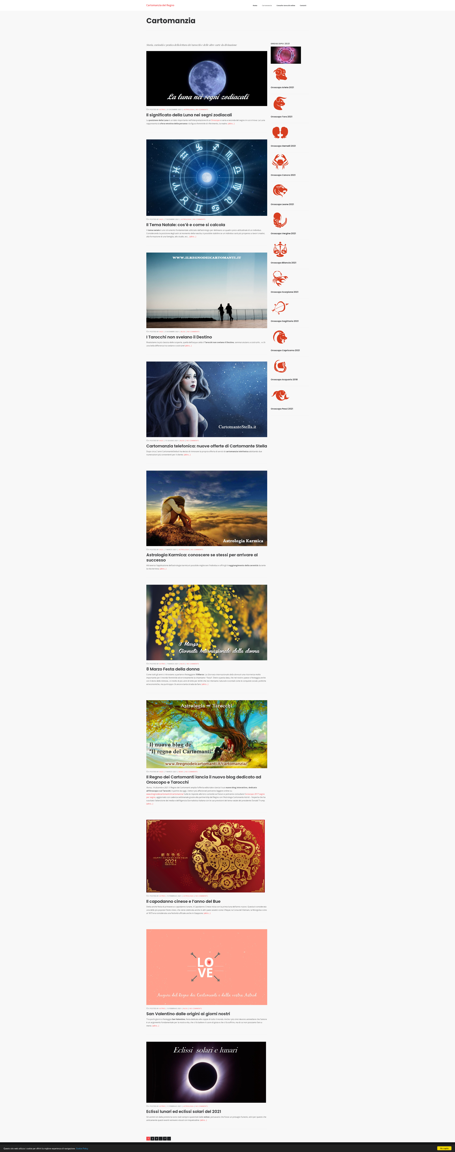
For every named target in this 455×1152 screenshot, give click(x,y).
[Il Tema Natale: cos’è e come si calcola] (206, 177)
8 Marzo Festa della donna (173, 669)
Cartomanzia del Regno (160, 5)
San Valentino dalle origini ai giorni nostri (188, 1014)
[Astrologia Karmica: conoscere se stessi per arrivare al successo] (206, 508)
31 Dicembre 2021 (174, 110)
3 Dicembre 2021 (172, 332)
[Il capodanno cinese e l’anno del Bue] (206, 856)
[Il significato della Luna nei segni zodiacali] (206, 78)
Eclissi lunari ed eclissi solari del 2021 (183, 1111)
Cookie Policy (82, 1148)
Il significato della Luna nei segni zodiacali (189, 115)
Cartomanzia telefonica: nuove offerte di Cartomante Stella (206, 446)
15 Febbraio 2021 (174, 896)
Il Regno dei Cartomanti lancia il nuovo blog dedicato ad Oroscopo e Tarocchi (203, 779)
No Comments (202, 110)
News (181, 772)
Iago (161, 219)
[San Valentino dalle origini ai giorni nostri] (206, 967)
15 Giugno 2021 (171, 441)
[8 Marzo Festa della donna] (206, 622)
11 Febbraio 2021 (174, 1106)
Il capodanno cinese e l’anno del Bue (183, 901)
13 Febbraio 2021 (174, 1008)
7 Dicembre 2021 (172, 219)
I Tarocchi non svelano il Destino (179, 337)
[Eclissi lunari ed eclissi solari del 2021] (206, 1072)
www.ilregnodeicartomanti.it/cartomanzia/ (165, 794)
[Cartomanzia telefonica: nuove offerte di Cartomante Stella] (206, 399)
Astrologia (189, 110)
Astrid (162, 110)
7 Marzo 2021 (171, 550)
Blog (183, 332)
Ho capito (444, 1148)
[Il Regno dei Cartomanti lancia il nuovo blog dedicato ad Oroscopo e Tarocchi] (206, 734)
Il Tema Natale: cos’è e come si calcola (185, 225)
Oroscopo (215, 120)
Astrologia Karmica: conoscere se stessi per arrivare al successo (202, 557)
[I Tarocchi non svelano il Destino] (206, 290)
